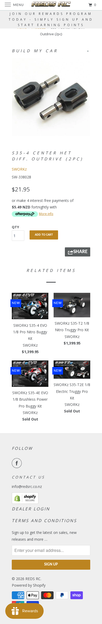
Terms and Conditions (44, 520)
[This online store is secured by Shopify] (25, 502)
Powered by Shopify (29, 585)
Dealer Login (31, 509)
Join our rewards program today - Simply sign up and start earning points (51, 19)
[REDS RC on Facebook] (18, 463)
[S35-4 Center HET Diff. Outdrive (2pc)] (51, 97)
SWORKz (19, 169)
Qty (15, 227)
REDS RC (33, 578)
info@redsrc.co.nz (27, 486)
